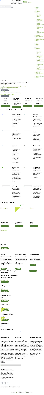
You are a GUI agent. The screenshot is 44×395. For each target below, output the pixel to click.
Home (37, 6)
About (37, 8)
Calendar (5, 98)
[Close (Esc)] (8, 388)
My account (38, 35)
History (37, 47)
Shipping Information (39, 36)
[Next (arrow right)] (3, 390)
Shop (37, 12)
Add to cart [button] (5, 226)
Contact (37, 40)
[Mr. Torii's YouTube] (13, 99)
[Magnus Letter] (35, 99)
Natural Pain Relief (40, 32)
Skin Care (39, 71)
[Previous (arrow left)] (1, 390)
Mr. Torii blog (28, 98)
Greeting (37, 7)
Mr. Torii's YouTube (16, 99)
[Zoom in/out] (1, 388)
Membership (38, 11)
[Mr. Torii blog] (24, 99)
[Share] (6, 388)
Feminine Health (40, 55)
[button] (33, 265)
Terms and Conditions (40, 39)
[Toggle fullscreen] (3, 388)
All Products (39, 51)
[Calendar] (2, 99)
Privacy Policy (38, 37)
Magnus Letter (39, 98)
